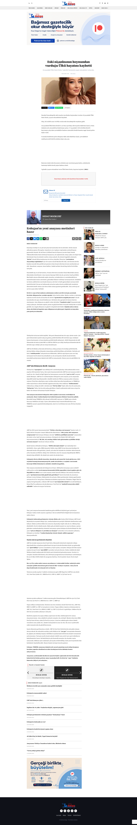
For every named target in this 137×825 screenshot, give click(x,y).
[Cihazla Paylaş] (44, 238)
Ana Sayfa (58, 815)
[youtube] (105, 3)
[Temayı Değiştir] (29, 3)
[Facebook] (28, 238)
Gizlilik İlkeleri (77, 815)
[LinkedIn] (37, 238)
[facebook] (100, 3)
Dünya (90, 8)
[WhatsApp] (41, 238)
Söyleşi (57, 8)
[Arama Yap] (31, 3)
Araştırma (40, 8)
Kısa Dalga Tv (83, 8)
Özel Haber (32, 8)
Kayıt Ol (66, 200)
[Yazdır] (47, 238)
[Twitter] (31, 238)
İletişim (69, 815)
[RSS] (75, 810)
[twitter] (102, 3)
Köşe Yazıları (48, 8)
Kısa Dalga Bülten (72, 8)
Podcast (63, 8)
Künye (64, 815)
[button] (73, 238)
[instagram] (107, 3)
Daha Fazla (105, 8)
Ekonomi (97, 8)
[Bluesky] (34, 238)
